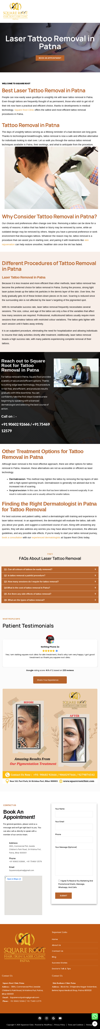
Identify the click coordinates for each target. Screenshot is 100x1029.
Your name (59, 809)
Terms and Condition (75, 1025)
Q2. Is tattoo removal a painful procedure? (24, 575)
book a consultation (12, 537)
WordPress (48, 1025)
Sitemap (89, 1025)
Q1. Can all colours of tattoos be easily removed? (28, 569)
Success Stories (59, 962)
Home (55, 939)
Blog (54, 956)
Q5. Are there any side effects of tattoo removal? (27, 594)
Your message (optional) (66, 847)
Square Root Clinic (24, 110)
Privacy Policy (59, 1025)
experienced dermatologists (46, 537)
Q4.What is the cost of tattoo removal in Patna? (27, 588)
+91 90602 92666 (17, 1001)
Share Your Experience (47, 680)
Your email (59, 821)
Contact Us (57, 951)
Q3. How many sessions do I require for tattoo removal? (31, 582)
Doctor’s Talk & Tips (61, 968)
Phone (58, 834)
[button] (50, 569)
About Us (56, 945)
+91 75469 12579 (34, 1001)
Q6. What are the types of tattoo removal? (24, 600)
